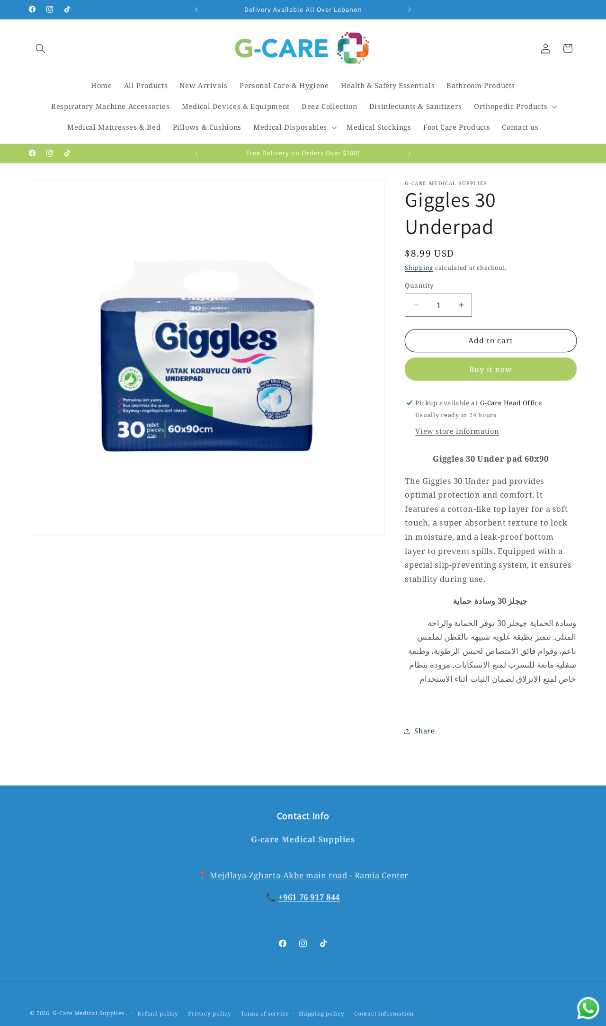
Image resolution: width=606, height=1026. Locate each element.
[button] (41, 48)
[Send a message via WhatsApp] (588, 1008)
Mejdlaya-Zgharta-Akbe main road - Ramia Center (309, 875)
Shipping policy (322, 1013)
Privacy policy (209, 1013)
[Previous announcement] (196, 9)
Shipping (419, 268)
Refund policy (157, 1013)
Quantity (419, 285)
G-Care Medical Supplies (88, 1013)
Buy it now (491, 369)
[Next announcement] (409, 9)
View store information (457, 431)
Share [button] (424, 730)
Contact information (384, 1013)
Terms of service (265, 1013)
